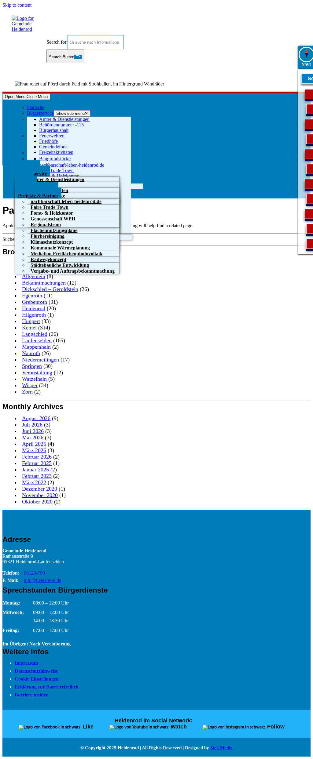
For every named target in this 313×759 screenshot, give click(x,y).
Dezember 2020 (39, 489)
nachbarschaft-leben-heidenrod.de (71, 165)
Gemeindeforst (53, 146)
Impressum (26, 663)
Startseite (35, 107)
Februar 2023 (37, 476)
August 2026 (36, 418)
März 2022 (34, 482)
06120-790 (34, 573)
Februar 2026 (37, 457)
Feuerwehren (51, 135)
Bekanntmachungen (44, 283)
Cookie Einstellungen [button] (37, 678)
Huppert (31, 321)
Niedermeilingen (40, 360)
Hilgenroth (34, 315)
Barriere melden (32, 694)
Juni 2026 (33, 431)
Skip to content (16, 5)
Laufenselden (37, 340)
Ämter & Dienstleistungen (64, 119)
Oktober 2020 (37, 502)
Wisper (30, 385)
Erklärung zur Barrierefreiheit (47, 686)
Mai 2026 (32, 437)
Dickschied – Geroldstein (50, 289)
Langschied (34, 334)
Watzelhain (34, 379)
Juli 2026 (32, 425)
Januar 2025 (35, 470)
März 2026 (34, 450)
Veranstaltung (37, 372)
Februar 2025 (37, 463)
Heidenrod (33, 308)
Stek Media (221, 747)
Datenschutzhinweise (36, 671)
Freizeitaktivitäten (56, 152)
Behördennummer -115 (61, 124)
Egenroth (32, 295)
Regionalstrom (46, 224)
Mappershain (36, 347)
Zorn (27, 392)
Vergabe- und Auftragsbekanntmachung (73, 271)
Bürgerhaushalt (53, 130)
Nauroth (31, 353)
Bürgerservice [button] (40, 113)
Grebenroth (34, 302)
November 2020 (40, 495)
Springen (32, 366)
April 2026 (34, 444)
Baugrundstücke (55, 158)
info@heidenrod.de (42, 580)
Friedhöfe (48, 141)
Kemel (29, 328)
